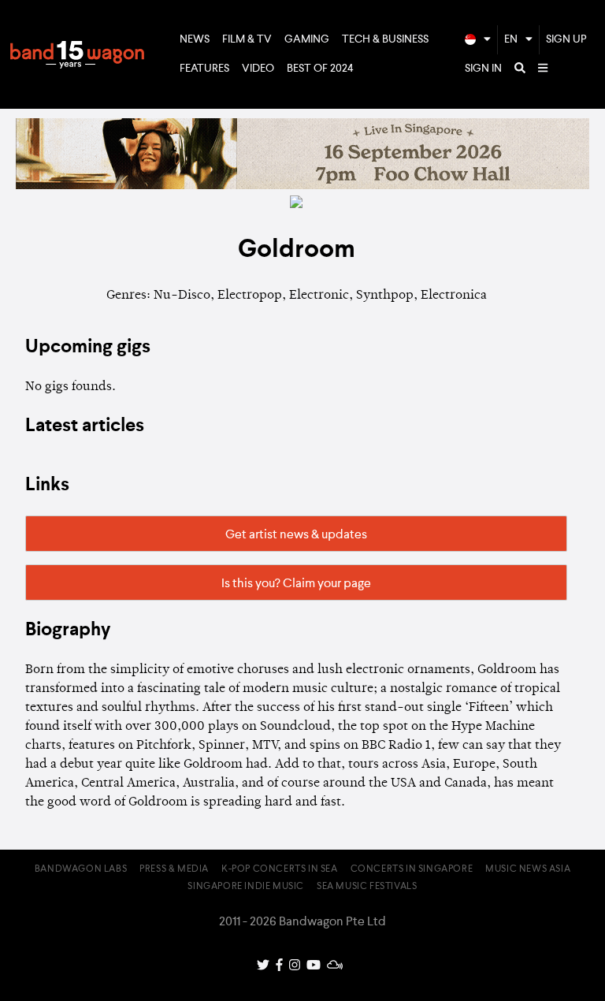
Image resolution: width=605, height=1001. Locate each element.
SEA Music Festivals (367, 886)
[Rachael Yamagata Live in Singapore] (302, 186)
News (195, 39)
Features (204, 68)
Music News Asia (527, 869)
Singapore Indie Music (245, 886)
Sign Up (566, 39)
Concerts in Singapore (412, 869)
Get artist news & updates (296, 535)
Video (258, 68)
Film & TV (247, 39)
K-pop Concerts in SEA (279, 869)
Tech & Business (385, 39)
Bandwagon (77, 54)
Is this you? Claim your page (296, 584)
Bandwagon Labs (81, 869)
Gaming (306, 39)
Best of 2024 (320, 68)
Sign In (483, 68)
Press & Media (174, 869)
